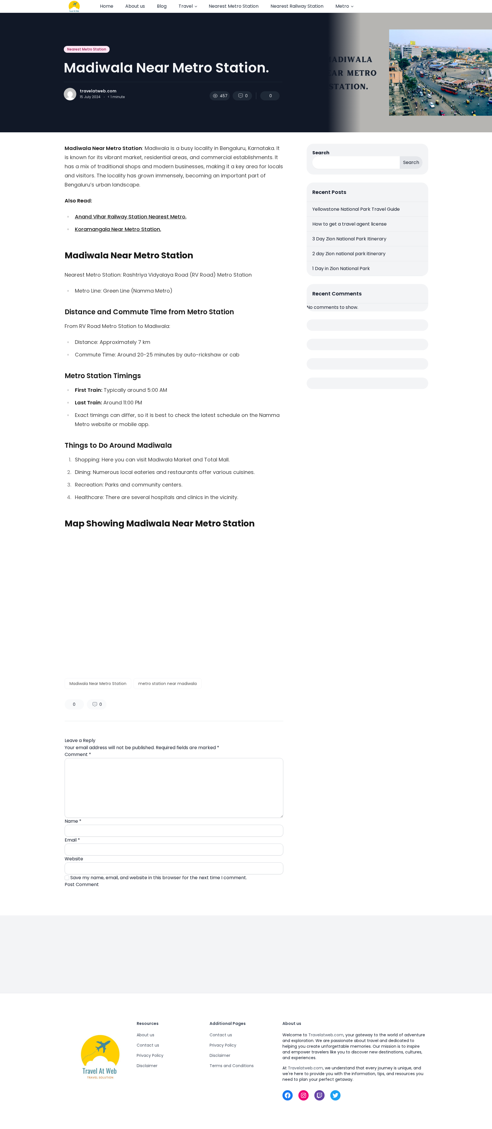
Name (73, 821)
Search (320, 152)
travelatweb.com (98, 91)
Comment (78, 754)
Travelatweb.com (325, 1035)
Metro (342, 6)
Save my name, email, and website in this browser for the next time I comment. (158, 877)
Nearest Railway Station (296, 6)
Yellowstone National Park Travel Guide (356, 209)
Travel (186, 6)
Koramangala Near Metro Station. (118, 229)
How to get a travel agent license (349, 224)
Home (106, 6)
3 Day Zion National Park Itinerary (349, 239)
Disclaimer (147, 1066)
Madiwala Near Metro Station (97, 683)
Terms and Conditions (232, 1066)
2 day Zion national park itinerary (349, 253)
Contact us (148, 1045)
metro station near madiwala (167, 683)
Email (72, 840)
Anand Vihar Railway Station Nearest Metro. (130, 216)
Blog (162, 6)
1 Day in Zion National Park (341, 268)
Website (74, 859)
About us (135, 6)
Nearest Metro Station (234, 6)
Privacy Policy (150, 1055)
